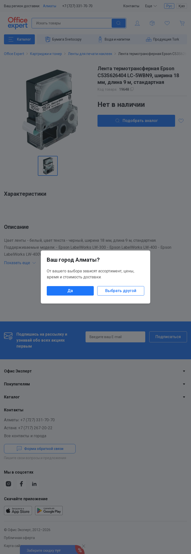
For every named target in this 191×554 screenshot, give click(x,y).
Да (70, 290)
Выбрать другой (120, 290)
